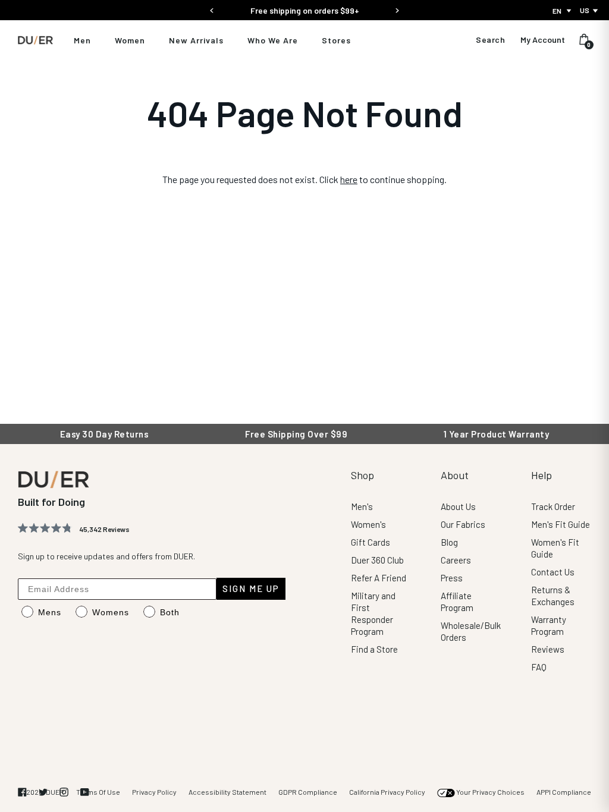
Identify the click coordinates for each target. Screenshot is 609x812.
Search (490, 40)
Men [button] (82, 40)
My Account (542, 40)
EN (557, 11)
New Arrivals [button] (196, 40)
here (348, 179)
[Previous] (212, 7)
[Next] (397, 7)
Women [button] (130, 40)
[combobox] (563, 11)
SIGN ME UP (251, 588)
